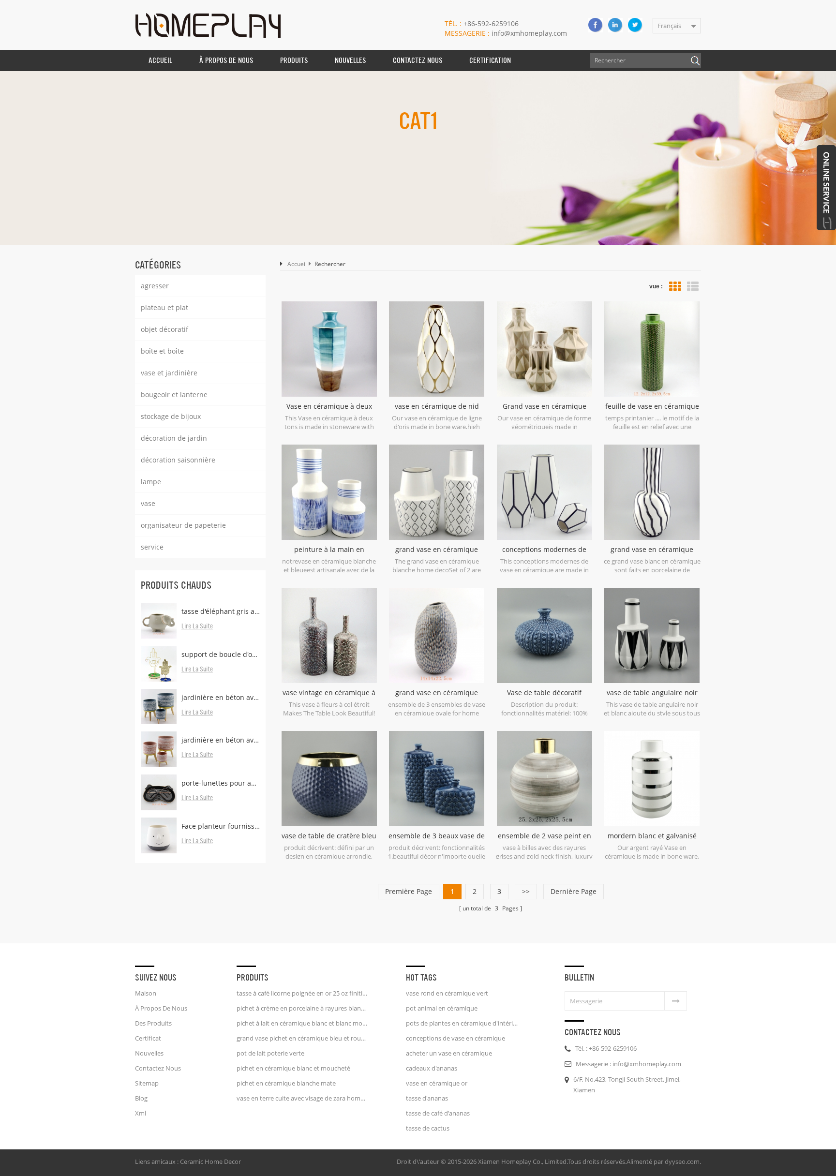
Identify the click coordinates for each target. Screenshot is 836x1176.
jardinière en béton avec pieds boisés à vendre (220, 739)
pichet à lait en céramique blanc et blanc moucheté (302, 1023)
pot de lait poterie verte (270, 1053)
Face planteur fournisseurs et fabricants (220, 826)
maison (145, 993)
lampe (151, 481)
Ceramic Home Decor (210, 1161)
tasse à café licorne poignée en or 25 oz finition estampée (302, 993)
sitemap (147, 1083)
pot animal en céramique (442, 1008)
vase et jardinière (169, 372)
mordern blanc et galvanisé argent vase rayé (652, 836)
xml (140, 1113)
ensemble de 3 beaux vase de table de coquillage (436, 836)
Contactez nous (417, 60)
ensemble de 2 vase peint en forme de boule (544, 836)
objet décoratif (164, 329)
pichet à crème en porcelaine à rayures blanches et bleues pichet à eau (302, 1008)
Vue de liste (693, 286)
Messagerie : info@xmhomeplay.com (628, 1063)
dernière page (574, 891)
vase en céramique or (436, 1083)
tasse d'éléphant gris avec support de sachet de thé (220, 611)
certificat (148, 1038)
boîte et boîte (162, 351)
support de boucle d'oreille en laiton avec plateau (220, 654)
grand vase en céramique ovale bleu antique (436, 693)
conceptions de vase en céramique (455, 1038)
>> (526, 891)
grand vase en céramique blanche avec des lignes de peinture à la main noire (652, 549)
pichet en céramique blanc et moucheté (293, 1068)
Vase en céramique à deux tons (329, 406)
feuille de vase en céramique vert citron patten (652, 406)
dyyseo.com (682, 1161)
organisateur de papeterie (183, 525)
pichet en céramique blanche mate (286, 1083)
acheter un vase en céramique (449, 1053)
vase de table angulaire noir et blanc (652, 693)
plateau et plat (164, 307)
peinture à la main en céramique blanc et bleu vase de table (329, 549)
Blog (141, 1098)
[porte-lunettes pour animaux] (159, 792)
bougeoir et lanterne (174, 394)
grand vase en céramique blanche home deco (436, 549)
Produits (294, 60)
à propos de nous (226, 60)
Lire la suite (197, 626)
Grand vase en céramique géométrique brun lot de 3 (544, 406)
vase (148, 503)
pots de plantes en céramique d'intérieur (462, 1023)
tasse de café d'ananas (438, 1113)
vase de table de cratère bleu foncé (329, 836)
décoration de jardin (174, 438)
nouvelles (350, 60)
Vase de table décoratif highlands (544, 693)
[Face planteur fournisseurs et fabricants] (159, 835)
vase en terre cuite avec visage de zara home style (302, 1098)
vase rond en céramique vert (447, 993)
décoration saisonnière (178, 459)
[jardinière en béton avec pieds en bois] (159, 707)
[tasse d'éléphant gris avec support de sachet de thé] (159, 621)
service (152, 546)
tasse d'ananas (427, 1098)
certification (490, 60)
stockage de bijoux (171, 416)
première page (408, 891)
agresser (155, 285)
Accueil (160, 60)
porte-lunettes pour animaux (220, 783)
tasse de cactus (427, 1128)
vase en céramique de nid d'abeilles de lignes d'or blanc (437, 406)
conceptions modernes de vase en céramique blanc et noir (544, 549)
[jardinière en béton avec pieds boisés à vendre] (159, 749)
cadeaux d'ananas (431, 1068)
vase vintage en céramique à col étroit (329, 693)
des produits (153, 1023)
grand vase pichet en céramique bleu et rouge (302, 1038)
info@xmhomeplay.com (506, 33)
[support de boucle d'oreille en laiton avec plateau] (159, 664)
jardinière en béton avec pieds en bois (220, 697)
